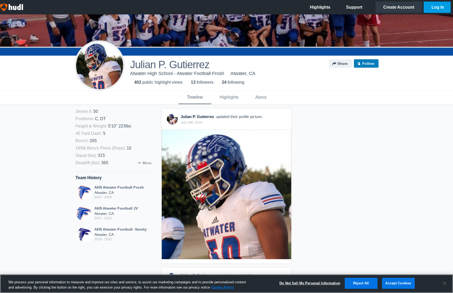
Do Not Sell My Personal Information (309, 283)
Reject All (361, 283)
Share (342, 63)
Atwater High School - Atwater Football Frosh (177, 73)
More (147, 163)
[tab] (195, 97)
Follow (368, 63)
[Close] (444, 283)
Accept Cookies (398, 283)
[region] (226, 283)
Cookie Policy (222, 287)
